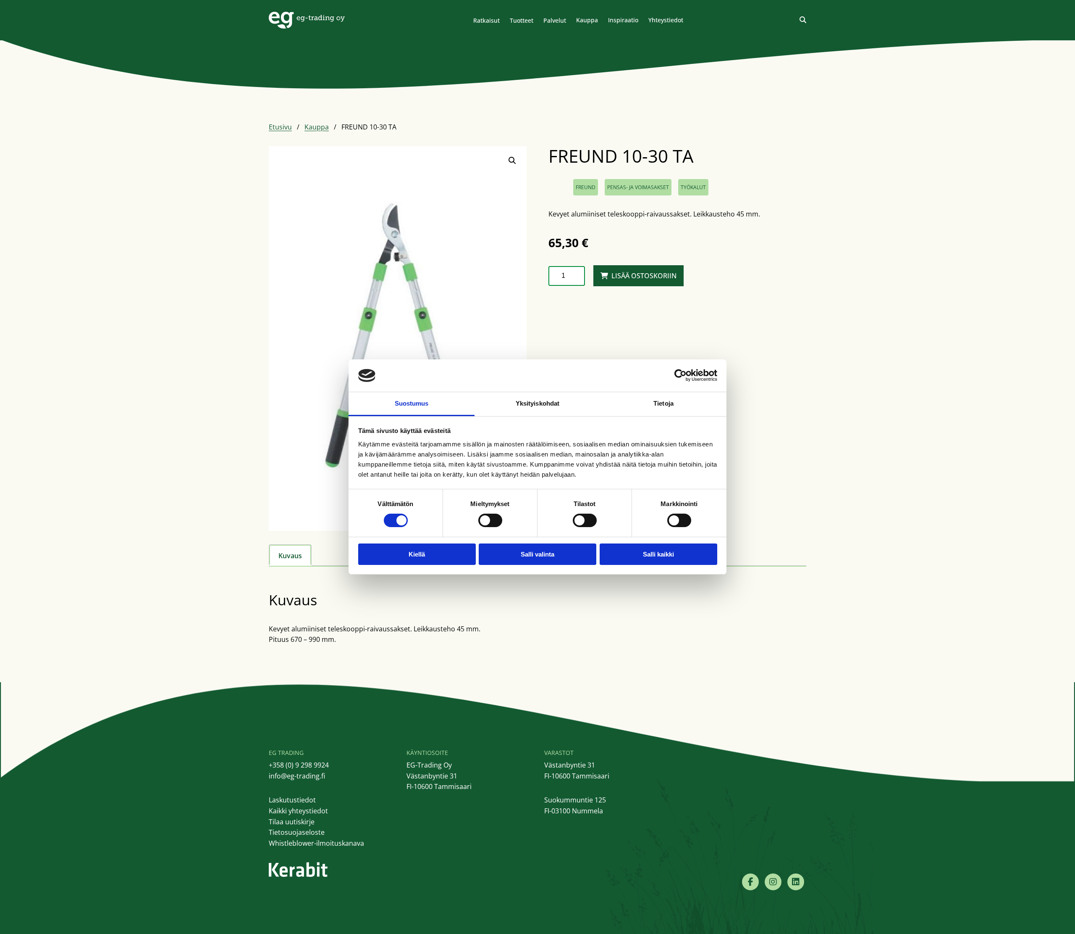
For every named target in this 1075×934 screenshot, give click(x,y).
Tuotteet (521, 20)
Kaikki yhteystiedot (298, 810)
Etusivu (280, 127)
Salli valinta (537, 554)
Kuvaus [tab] (290, 555)
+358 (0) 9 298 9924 (299, 765)
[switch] (490, 520)
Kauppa (587, 20)
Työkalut (693, 187)
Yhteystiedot (665, 20)
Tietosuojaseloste (297, 832)
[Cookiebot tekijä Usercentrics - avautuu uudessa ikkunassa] (680, 375)
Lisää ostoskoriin (643, 275)
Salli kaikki (658, 554)
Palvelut (554, 20)
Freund (585, 187)
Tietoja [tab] (663, 403)
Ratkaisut (486, 20)
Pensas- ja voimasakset (638, 187)
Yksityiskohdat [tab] (537, 403)
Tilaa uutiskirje (292, 821)
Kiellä (417, 554)
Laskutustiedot (292, 800)
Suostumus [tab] (412, 403)
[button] (512, 160)
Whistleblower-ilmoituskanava (316, 843)
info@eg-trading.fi (297, 776)
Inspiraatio (623, 20)
